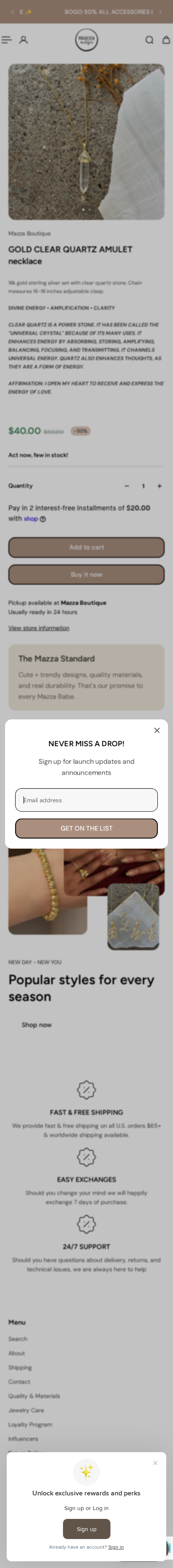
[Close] (157, 730)
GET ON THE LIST (86, 828)
